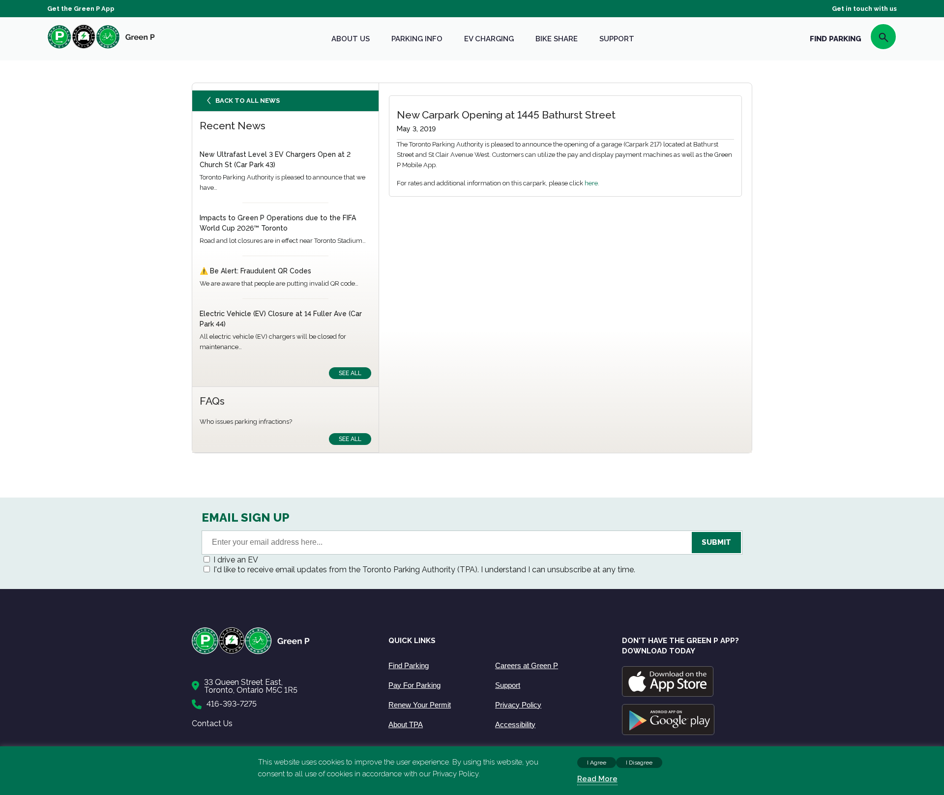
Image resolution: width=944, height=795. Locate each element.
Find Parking (408, 665)
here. (592, 183)
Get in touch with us (864, 8)
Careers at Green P (526, 665)
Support (616, 38)
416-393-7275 (231, 703)
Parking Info (416, 38)
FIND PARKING (835, 38)
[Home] (280, 652)
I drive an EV (235, 559)
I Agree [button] (596, 762)
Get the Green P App (81, 8)
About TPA (405, 724)
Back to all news (247, 100)
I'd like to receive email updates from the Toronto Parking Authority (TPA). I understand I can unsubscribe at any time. (424, 569)
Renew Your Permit (419, 705)
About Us (350, 38)
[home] (101, 48)
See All (350, 373)
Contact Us (212, 723)
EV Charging (489, 38)
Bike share (556, 38)
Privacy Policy (518, 705)
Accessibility (515, 724)
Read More (597, 778)
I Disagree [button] (639, 762)
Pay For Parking (414, 685)
